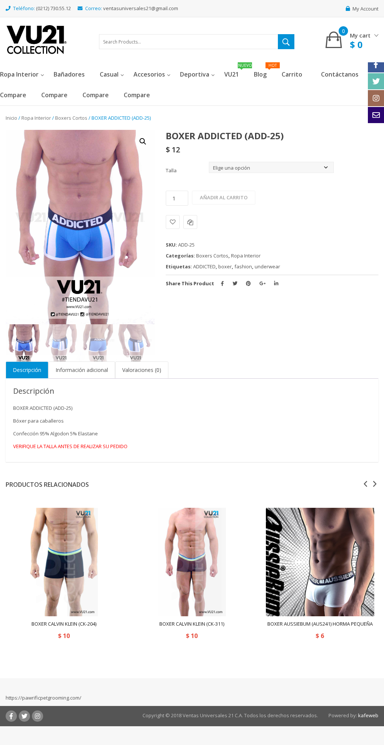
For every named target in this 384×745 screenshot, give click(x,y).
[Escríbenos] (376, 115)
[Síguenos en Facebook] (376, 64)
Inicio (11, 117)
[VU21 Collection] (37, 39)
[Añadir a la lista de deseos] (173, 222)
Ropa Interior (36, 117)
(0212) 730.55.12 (53, 8)
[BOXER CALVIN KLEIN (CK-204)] (64, 562)
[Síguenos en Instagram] (376, 98)
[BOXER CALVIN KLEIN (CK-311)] (192, 562)
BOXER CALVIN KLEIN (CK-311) (191, 623)
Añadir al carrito (224, 197)
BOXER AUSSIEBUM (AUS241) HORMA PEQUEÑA (320, 623)
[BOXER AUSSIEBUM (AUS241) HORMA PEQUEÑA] (320, 562)
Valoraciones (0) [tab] (141, 369)
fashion (243, 266)
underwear (267, 266)
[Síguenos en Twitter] (376, 81)
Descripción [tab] (27, 369)
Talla (171, 170)
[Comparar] (190, 222)
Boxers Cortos (71, 117)
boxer (225, 266)
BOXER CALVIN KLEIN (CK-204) (64, 623)
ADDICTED (204, 266)
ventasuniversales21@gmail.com (140, 8)
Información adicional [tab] (82, 369)
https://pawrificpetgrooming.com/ (43, 697)
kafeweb (368, 715)
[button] (143, 141)
